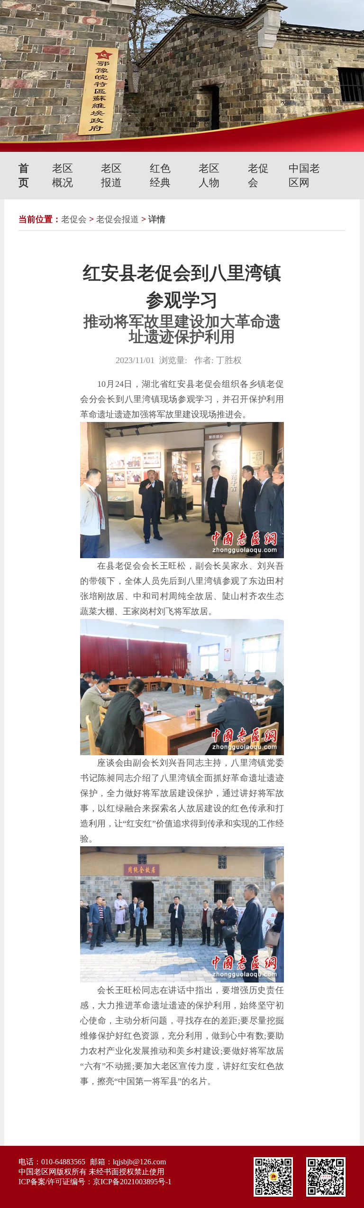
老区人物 (209, 175)
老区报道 (111, 175)
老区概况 (62, 175)
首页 (23, 175)
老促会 (258, 175)
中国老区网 (304, 175)
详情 (156, 219)
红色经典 (160, 175)
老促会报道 (117, 219)
